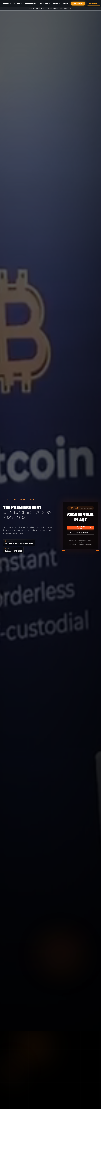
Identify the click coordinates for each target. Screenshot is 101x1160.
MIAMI (65, 4)
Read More (8, 1101)
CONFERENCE (30, 4)
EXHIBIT (6, 4)
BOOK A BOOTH (93, 3)
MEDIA (55, 4)
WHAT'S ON (44, 4)
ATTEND (17, 4)
